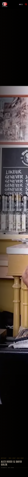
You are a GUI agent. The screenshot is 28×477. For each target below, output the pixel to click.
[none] (21, 4)
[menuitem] (21, 4)
